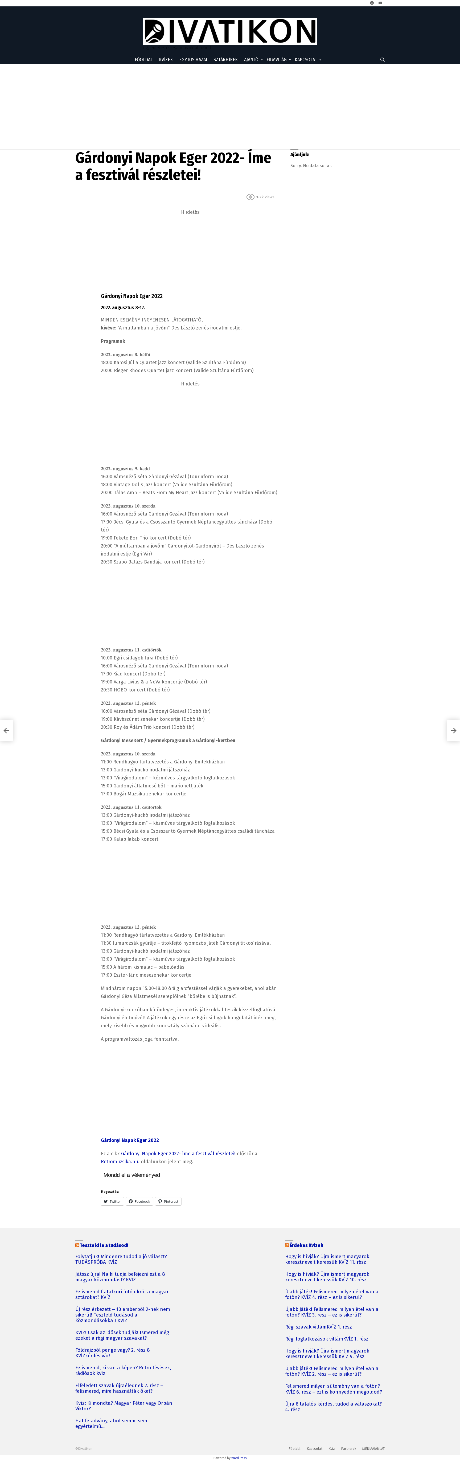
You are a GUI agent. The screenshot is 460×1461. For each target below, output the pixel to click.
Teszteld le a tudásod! (104, 1245)
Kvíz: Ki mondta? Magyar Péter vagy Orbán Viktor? (123, 1406)
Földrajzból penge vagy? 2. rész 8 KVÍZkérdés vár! (112, 1353)
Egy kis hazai (193, 60)
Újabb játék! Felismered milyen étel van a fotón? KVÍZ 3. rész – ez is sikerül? (332, 1312)
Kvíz (331, 1449)
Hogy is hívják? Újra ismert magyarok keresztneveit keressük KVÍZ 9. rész (327, 1353)
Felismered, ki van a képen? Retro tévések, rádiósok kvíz (123, 1370)
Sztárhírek (225, 60)
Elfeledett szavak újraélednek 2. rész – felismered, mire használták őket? (119, 1388)
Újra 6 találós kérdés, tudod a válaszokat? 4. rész (333, 1406)
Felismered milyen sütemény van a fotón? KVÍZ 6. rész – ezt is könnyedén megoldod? (333, 1389)
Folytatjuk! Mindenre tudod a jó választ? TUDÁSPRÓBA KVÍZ (121, 1259)
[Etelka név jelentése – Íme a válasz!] (6, 730)
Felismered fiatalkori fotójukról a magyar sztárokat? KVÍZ (122, 1294)
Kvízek (166, 60)
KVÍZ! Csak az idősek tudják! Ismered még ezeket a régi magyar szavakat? (122, 1335)
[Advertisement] (230, 106)
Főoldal (144, 60)
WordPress (239, 1458)
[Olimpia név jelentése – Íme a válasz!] (453, 730)
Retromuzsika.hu (119, 1162)
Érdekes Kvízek (306, 1245)
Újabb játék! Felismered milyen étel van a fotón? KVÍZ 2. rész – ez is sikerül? (332, 1371)
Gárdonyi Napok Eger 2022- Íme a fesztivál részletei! (178, 1154)
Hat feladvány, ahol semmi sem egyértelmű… (111, 1423)
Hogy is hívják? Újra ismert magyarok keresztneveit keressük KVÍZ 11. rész (327, 1259)
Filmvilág (276, 60)
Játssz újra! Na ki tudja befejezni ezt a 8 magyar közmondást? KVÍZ (120, 1277)
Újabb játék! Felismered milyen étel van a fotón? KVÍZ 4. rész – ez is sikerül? (332, 1294)
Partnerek (348, 1449)
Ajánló (251, 60)
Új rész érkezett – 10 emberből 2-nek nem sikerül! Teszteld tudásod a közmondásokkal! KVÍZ (122, 1315)
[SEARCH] (382, 59)
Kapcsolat (306, 60)
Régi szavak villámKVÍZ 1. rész (318, 1327)
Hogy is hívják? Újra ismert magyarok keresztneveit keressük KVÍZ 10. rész (327, 1277)
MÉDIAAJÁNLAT (373, 1449)
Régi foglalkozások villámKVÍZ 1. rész (326, 1339)
